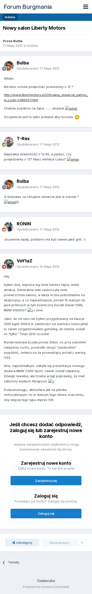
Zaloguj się (46, 513)
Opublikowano (38, 68)
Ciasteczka (46, 581)
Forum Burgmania (28, 6)
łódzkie (32, 46)
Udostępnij (23, 543)
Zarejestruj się (46, 481)
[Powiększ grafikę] (71, 108)
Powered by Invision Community (46, 587)
